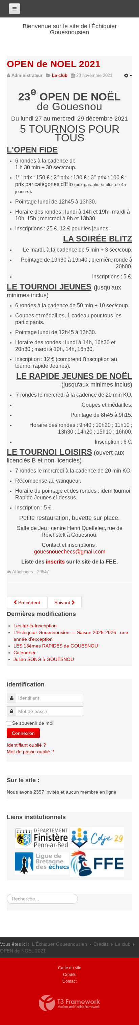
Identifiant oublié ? (26, 745)
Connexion (23, 733)
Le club (123, 944)
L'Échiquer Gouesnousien (59, 944)
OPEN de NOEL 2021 (54, 64)
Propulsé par (69, 1003)
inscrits (55, 562)
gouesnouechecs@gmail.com (69, 551)
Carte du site (69, 968)
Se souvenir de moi (32, 723)
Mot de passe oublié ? (30, 751)
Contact (69, 981)
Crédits (101, 944)
